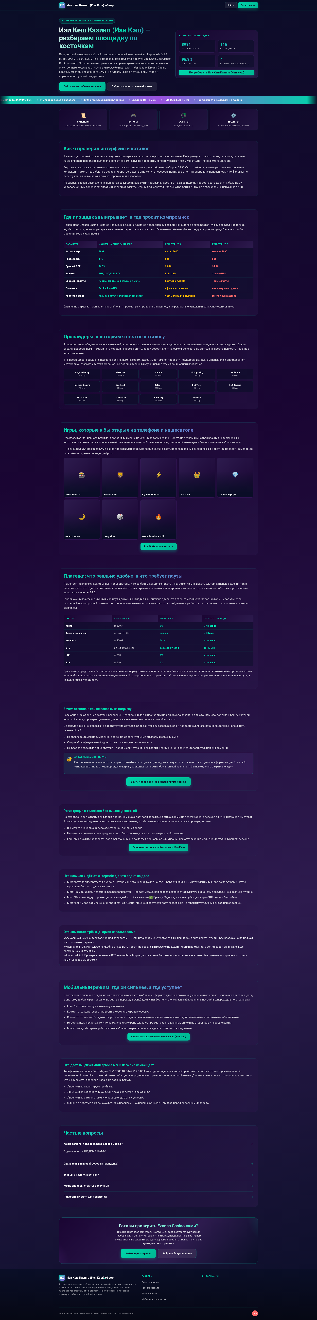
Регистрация (248, 5)
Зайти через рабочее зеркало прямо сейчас (158, 781)
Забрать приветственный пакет (132, 86)
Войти (231, 5)
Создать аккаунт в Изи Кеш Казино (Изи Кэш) (158, 847)
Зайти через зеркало (138, 1253)
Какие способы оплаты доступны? (86, 1185)
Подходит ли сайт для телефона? (85, 1196)
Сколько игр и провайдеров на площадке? (91, 1163)
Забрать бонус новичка (177, 1253)
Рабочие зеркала (150, 1288)
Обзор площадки (150, 1282)
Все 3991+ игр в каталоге (158, 546)
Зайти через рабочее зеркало (82, 86)
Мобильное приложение (154, 1299)
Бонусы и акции (149, 1293)
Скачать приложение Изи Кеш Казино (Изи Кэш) (158, 1036)
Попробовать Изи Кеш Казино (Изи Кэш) (216, 72)
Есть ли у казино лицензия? (81, 1174)
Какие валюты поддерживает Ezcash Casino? (93, 1143)
